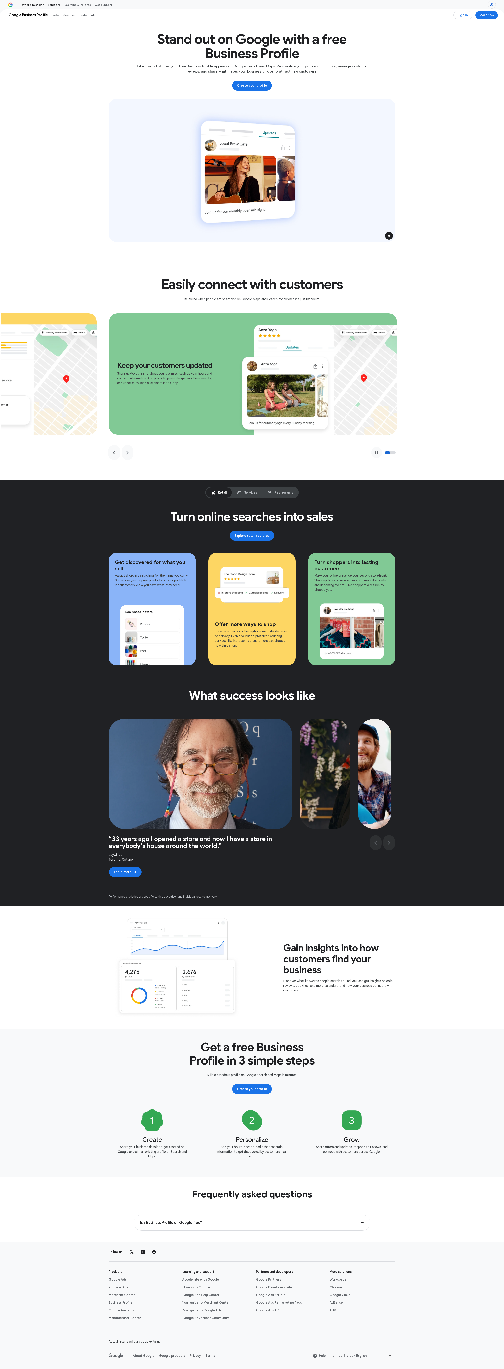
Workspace (338, 1280)
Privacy (195, 1356)
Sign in (463, 15)
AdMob (335, 1310)
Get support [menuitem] (103, 4)
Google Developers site (274, 1287)
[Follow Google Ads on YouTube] (143, 1252)
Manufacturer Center (125, 1318)
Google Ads (118, 1280)
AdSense (336, 1303)
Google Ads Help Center (201, 1295)
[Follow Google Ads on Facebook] (154, 1252)
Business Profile (120, 1303)
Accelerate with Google (200, 1280)
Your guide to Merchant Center (206, 1303)
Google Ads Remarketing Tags (279, 1303)
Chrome (336, 1287)
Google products (172, 1356)
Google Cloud (340, 1295)
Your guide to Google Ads (201, 1310)
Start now (487, 15)
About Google (143, 1356)
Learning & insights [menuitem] (78, 4)
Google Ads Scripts (270, 1295)
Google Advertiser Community (205, 1318)
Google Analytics (122, 1310)
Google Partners (268, 1280)
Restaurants (87, 15)
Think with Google (196, 1287)
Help (322, 1356)
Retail (56, 15)
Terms (210, 1356)
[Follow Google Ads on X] (132, 1252)
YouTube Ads (118, 1287)
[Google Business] (10, 5)
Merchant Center (122, 1295)
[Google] (116, 1355)
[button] (389, 236)
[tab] (219, 492)
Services (69, 15)
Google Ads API (267, 1310)
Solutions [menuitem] (54, 4)
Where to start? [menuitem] (33, 4)
